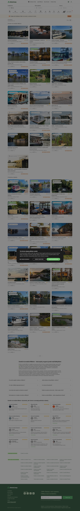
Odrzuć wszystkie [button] (39, 259)
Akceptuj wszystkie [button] (53, 259)
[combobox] (61, 250)
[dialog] (40, 255)
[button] (24, 259)
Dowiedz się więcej (44, 256)
